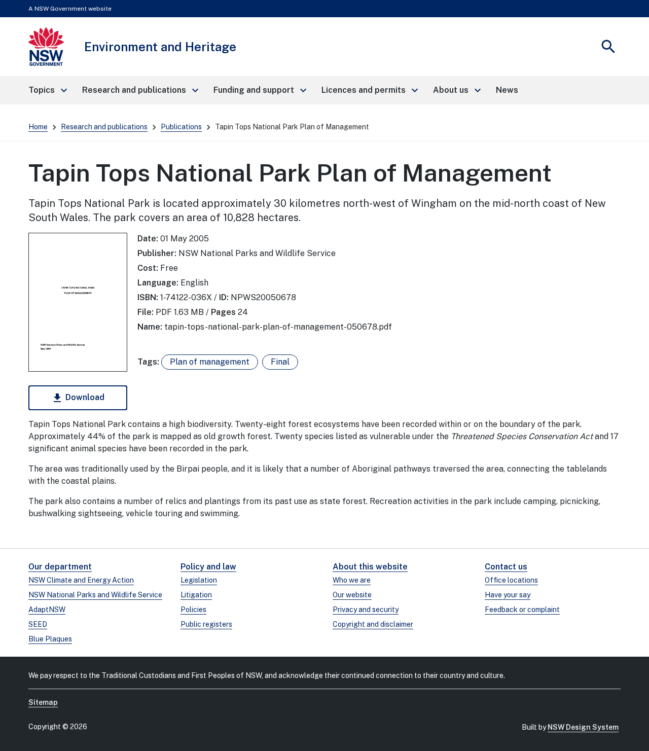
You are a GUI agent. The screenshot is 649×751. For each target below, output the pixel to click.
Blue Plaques (50, 639)
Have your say (507, 595)
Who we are (352, 580)
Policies (193, 609)
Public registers (206, 624)
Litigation (196, 595)
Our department (60, 566)
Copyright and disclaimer (373, 624)
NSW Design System (583, 727)
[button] (47, 90)
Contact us (506, 566)
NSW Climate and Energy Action (81, 580)
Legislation (199, 580)
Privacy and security (366, 609)
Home (38, 127)
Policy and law (208, 566)
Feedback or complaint (522, 609)
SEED (37, 624)
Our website (352, 595)
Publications (181, 127)
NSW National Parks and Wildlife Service (95, 595)
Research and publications (104, 127)
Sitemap (43, 702)
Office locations (511, 580)
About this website (370, 566)
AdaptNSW (46, 609)
